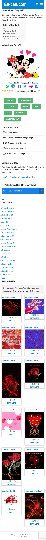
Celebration (25, 100)
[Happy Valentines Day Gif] (34, 506)
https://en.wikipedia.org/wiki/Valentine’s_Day (18, 177)
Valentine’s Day (9, 36)
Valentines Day (12, 119)
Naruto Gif (5, 225)
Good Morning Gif (8, 267)
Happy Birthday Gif (8, 232)
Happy (25, 107)
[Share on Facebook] (20, 87)
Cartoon (9, 100)
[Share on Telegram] (14, 87)
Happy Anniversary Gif (9, 229)
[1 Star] (3, 91)
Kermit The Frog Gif (9, 246)
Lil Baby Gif (6, 274)
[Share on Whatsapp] (8, 87)
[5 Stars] (12, 91)
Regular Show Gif (8, 211)
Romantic (20, 113)
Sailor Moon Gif (7, 215)
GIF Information (9, 33)
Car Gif (4, 253)
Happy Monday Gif (8, 260)
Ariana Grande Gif (8, 208)
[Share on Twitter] (26, 87)
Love (8, 113)
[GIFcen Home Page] (15, 4)
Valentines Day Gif (10, 31)
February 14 (11, 107)
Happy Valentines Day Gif (34, 491)
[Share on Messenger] (38, 87)
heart (36, 107)
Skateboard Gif (7, 250)
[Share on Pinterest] (32, 87)
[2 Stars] (5, 91)
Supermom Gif (7, 264)
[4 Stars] (10, 91)
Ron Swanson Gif (8, 239)
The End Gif (6, 257)
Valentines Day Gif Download (14, 39)
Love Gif (5, 222)
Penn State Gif (7, 218)
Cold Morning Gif (8, 236)
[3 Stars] (7, 91)
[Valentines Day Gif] (23, 63)
